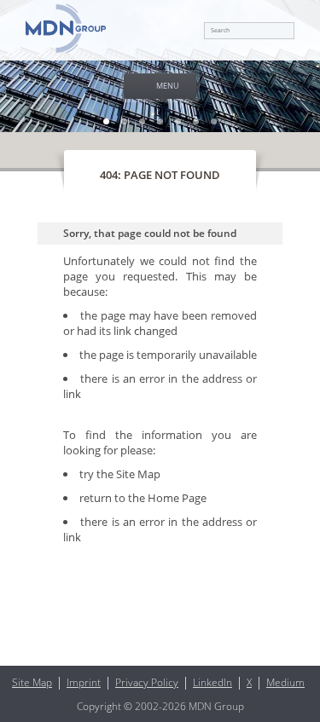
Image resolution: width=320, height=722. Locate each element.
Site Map (138, 474)
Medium (285, 682)
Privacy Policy (146, 682)
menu (167, 85)
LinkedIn (212, 682)
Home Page (177, 497)
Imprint (84, 682)
